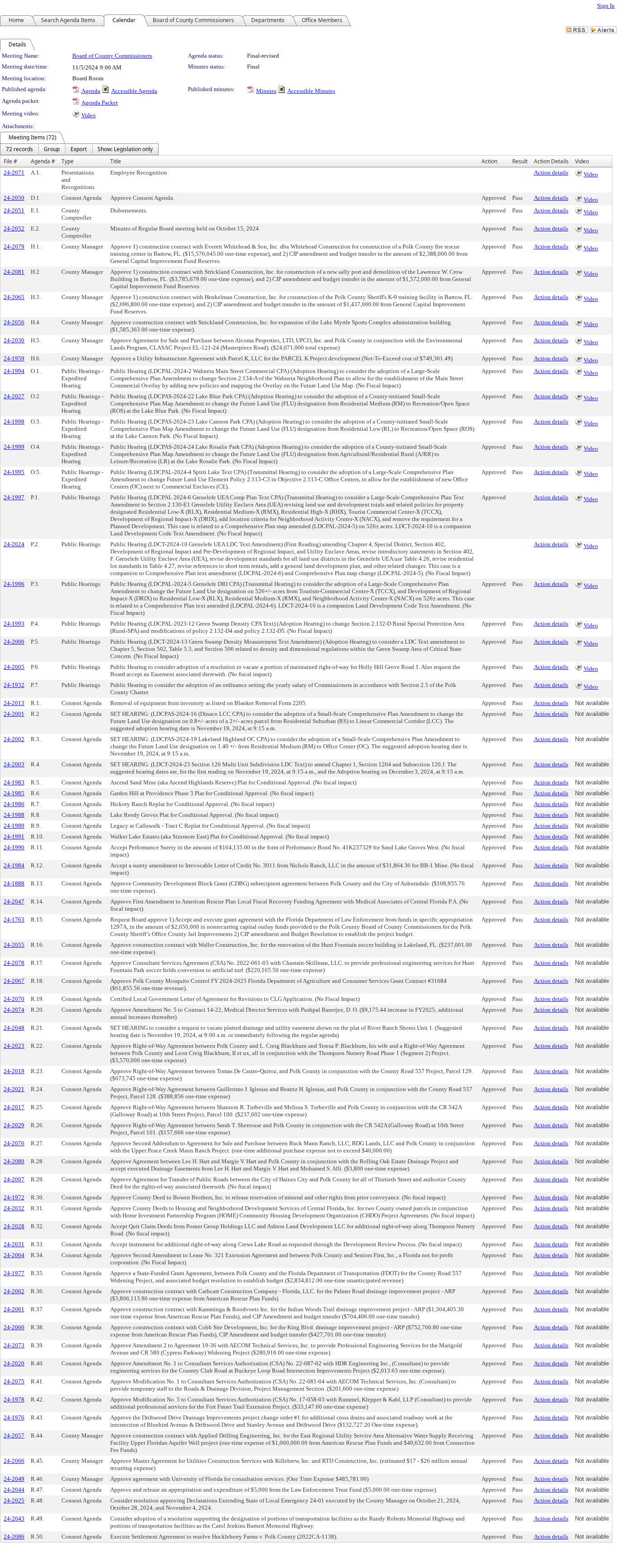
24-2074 (14, 1009)
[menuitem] (19, 149)
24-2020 (14, 1363)
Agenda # (43, 161)
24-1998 (14, 421)
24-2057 (14, 1435)
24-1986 (14, 804)
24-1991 (14, 836)
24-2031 (14, 1244)
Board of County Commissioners (112, 55)
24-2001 (14, 713)
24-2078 (14, 962)
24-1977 (14, 1273)
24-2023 (14, 1045)
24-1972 (14, 1197)
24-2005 (14, 667)
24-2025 (14, 1500)
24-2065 (14, 297)
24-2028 (14, 1226)
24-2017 (14, 1107)
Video (88, 115)
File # (10, 161)
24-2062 (14, 1291)
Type (67, 161)
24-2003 (14, 764)
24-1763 (14, 919)
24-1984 (14, 865)
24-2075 (14, 1381)
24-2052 (14, 228)
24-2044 (14, 1489)
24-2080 (14, 1161)
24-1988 (14, 814)
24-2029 (14, 1125)
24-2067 (14, 980)
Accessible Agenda (134, 91)
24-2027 (14, 396)
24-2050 (14, 197)
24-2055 (14, 944)
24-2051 (14, 210)
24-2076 (14, 1143)
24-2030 (14, 340)
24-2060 (14, 1327)
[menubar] (79, 149)
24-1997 (14, 497)
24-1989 (14, 825)
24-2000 (14, 641)
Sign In (606, 5)
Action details (551, 172)
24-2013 (14, 703)
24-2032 (14, 1208)
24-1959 (14, 358)
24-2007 (14, 1179)
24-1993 (14, 623)
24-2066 (14, 1460)
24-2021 (14, 1089)
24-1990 (14, 847)
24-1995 (14, 472)
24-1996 (14, 584)
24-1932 (14, 685)
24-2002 (14, 739)
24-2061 (14, 1309)
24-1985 (14, 793)
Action (489, 161)
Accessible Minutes (311, 91)
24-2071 (14, 172)
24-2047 (14, 901)
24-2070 (14, 999)
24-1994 (14, 371)
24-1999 (14, 446)
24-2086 (14, 1536)
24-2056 (14, 322)
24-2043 (14, 1518)
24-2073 (14, 1345)
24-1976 (14, 1417)
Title (115, 161)
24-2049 (14, 1478)
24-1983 (14, 782)
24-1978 (14, 1399)
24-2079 (14, 246)
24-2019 (14, 1071)
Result (520, 161)
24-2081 (14, 271)
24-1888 (14, 883)
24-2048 (14, 1027)
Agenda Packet (99, 102)
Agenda (90, 91)
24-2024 (14, 544)
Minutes (266, 91)
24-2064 (14, 1255)
